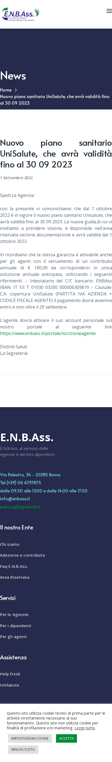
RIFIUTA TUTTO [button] (23, 749)
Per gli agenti (13, 636)
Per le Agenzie (14, 614)
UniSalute (9, 685)
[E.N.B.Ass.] (20, 14)
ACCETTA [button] (66, 738)
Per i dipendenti (16, 625)
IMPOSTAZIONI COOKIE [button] (30, 738)
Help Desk (10, 673)
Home (5, 90)
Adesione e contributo (22, 555)
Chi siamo (10, 544)
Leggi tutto (84, 727)
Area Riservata (14, 577)
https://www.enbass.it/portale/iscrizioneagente (48, 333)
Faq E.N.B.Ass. (14, 566)
